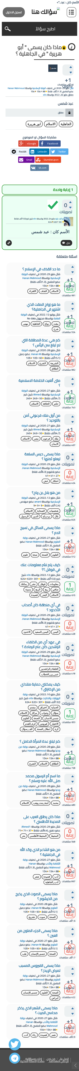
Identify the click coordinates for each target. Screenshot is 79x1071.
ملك (56, 438)
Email (29, 159)
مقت (55, 323)
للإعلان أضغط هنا (59, 1061)
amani (37, 501)
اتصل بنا (64, 1059)
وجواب (45, 713)
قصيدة (34, 595)
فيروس (43, 723)
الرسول (25, 516)
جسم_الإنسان (38, 953)
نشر (33, 584)
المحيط (54, 836)
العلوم (55, 554)
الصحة (45, 554)
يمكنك (24, 584)
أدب (56, 876)
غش (46, 481)
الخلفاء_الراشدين (49, 669)
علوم (25, 554)
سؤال (55, 713)
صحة (35, 554)
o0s (28, 575)
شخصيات (53, 511)
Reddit (22, 151)
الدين (35, 516)
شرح (56, 329)
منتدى (33, 707)
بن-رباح (46, 516)
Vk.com (42, 167)
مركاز (34, 713)
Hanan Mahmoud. (31, 468)
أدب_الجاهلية (51, 882)
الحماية (54, 707)
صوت (42, 917)
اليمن (55, 632)
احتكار (55, 481)
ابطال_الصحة (43, 729)
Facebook (52, 143)
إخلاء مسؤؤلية (33, 1059)
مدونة (28, 589)
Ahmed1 (26, 826)
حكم (56, 403)
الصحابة (41, 511)
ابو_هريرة (34, 124)
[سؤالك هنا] (39, 11)
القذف (44, 291)
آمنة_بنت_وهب (41, 803)
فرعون (46, 438)
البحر (44, 595)
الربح (37, 589)
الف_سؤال (27, 729)
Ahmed (37, 394)
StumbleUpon (51, 159)
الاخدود (27, 632)
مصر (36, 438)
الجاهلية (66, 124)
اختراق (43, 707)
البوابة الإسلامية (39, 88)
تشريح (32, 917)
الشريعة (54, 363)
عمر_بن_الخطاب (49, 674)
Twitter (62, 151)
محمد (55, 803)
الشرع (43, 363)
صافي (55, 589)
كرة (56, 729)
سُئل (71, 88)
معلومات (54, 584)
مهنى (25, 323)
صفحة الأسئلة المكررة (32, 1061)
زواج (47, 323)
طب (24, 953)
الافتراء (32, 291)
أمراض (54, 998)
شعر (37, 876)
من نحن (51, 1059)
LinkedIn (42, 151)
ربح (46, 589)
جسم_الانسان (51, 718)
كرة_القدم (30, 723)
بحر (23, 836)
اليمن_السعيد (42, 632)
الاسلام (50, 124)
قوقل (42, 584)
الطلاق (55, 368)
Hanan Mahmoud (31, 278)
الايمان (55, 444)
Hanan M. (36, 354)
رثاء (34, 1035)
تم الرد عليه (59, 218)
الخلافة (46, 403)
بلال (56, 516)
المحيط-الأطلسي (38, 836)
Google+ (31, 143)
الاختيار (55, 723)
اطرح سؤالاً (45, 29)
